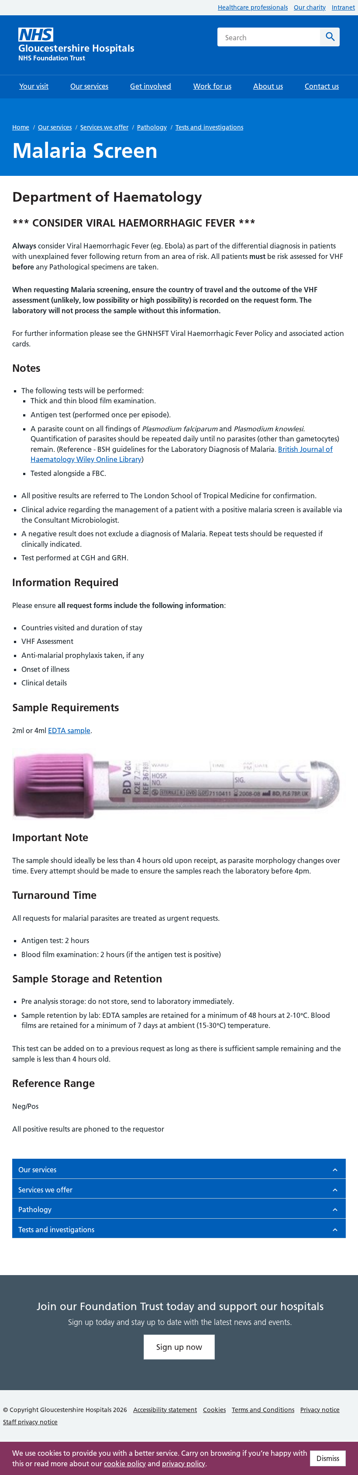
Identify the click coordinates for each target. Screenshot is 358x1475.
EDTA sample (69, 730)
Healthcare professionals (253, 7)
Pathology (152, 127)
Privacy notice (320, 1410)
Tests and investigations (209, 127)
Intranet (343, 7)
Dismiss (328, 1458)
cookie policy (125, 1463)
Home (20, 127)
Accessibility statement (165, 1410)
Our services (55, 127)
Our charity (310, 7)
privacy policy (183, 1463)
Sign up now (179, 1347)
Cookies (214, 1410)
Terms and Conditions (263, 1410)
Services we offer (104, 127)
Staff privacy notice (30, 1422)
